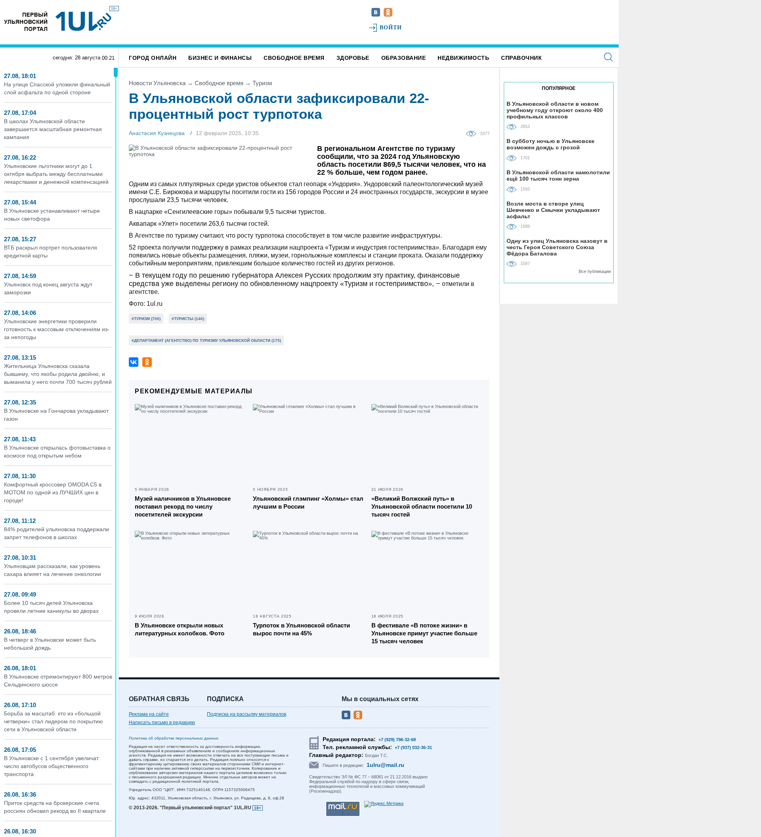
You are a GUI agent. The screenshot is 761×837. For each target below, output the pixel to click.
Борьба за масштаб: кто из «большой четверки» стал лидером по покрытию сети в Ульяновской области (53, 721)
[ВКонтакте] (133, 362)
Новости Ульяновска (157, 83)
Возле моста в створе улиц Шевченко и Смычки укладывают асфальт (553, 209)
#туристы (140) (188, 318)
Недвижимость (463, 58)
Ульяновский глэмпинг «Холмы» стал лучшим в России (308, 502)
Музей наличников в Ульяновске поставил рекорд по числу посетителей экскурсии (183, 506)
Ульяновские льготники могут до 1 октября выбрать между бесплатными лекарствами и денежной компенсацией (56, 174)
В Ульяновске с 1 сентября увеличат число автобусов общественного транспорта (51, 766)
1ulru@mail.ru (385, 765)
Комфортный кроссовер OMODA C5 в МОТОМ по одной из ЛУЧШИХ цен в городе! (52, 492)
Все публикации (595, 271)
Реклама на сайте (149, 714)
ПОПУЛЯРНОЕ (559, 88)
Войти (391, 28)
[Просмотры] (473, 133)
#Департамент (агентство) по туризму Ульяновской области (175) (206, 340)
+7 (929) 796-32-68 (397, 739)
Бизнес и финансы (220, 58)
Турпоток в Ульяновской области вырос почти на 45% (301, 629)
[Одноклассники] (147, 362)
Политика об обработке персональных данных (173, 738)
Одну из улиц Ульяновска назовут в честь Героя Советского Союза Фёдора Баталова (557, 247)
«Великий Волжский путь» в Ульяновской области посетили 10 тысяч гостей (421, 506)
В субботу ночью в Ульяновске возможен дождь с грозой (551, 144)
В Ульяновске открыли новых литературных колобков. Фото (179, 629)
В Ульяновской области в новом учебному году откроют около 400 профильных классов (555, 110)
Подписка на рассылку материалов (246, 714)
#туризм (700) (146, 318)
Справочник (521, 58)
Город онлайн (152, 58)
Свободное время (294, 58)
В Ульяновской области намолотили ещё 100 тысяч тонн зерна (558, 175)
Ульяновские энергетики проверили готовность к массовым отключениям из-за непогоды (56, 329)
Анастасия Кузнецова (157, 133)
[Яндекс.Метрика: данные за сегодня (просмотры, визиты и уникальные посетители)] (383, 804)
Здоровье (353, 58)
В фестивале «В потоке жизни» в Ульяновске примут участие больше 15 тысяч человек (424, 633)
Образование (403, 58)
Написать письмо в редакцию (162, 722)
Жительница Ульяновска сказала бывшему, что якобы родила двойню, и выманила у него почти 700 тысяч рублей (58, 374)
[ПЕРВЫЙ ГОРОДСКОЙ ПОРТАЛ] (26, 21)
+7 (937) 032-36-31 (413, 747)
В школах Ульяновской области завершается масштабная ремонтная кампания (53, 129)
